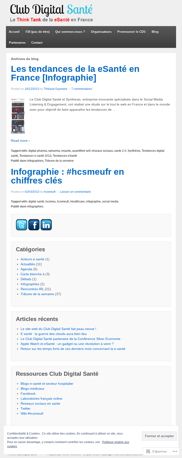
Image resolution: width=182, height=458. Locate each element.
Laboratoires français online (41, 398)
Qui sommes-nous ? (70, 31)
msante (66, 150)
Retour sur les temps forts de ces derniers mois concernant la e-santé (73, 349)
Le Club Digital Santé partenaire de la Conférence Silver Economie (70, 339)
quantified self (81, 150)
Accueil (14, 31)
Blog (155, 31)
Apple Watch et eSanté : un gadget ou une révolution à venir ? (67, 344)
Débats (26, 279)
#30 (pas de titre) (37, 31)
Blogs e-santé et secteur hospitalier (47, 383)
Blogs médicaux (32, 388)
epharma (54, 150)
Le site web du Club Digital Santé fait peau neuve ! (58, 329)
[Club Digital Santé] (52, 13)
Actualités (28, 264)
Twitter (26, 408)
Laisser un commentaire (75, 191)
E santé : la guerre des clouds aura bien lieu (54, 334)
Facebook (28, 393)
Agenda (26, 269)
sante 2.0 (120, 150)
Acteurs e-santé (32, 259)
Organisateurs (101, 31)
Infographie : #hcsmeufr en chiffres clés (67, 176)
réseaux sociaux (102, 150)
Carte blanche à (33, 274)
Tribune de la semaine (59, 160)
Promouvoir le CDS (131, 31)
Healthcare (77, 201)
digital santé (36, 201)
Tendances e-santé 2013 (35, 155)
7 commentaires (81, 89)
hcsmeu (51, 201)
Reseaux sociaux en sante (40, 403)
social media (110, 201)
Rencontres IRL (32, 289)
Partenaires (17, 42)
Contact (36, 42)
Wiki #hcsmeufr (32, 413)
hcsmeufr (50, 191)
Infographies (35, 160)
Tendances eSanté (65, 155)
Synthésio (133, 150)
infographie (93, 201)
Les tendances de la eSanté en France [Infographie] (75, 73)
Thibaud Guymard (55, 89)
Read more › (20, 140)
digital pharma (37, 150)
